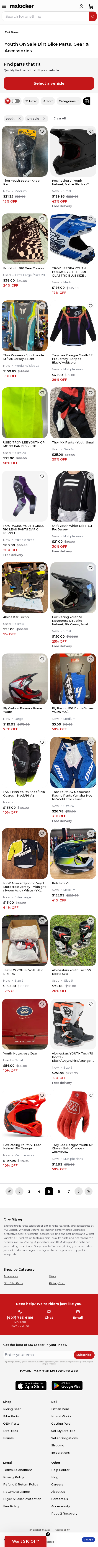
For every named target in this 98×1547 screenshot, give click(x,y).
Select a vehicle (49, 83)
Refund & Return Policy (20, 1484)
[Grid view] (86, 101)
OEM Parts (11, 1423)
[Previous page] (19, 1191)
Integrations (60, 1452)
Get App (88, 1539)
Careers (57, 1484)
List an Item (60, 1409)
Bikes (52, 1276)
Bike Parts (11, 1416)
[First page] (9, 1191)
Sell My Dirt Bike (63, 1431)
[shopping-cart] (91, 6)
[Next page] (79, 1191)
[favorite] (42, 131)
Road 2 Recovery (64, 1513)
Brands (8, 1438)
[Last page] (89, 1191)
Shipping (57, 1445)
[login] (81, 6)
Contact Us (59, 1499)
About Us (58, 1491)
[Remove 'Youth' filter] (19, 118)
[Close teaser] (48, 1534)
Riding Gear (57, 1283)
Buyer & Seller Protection (22, 1499)
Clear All (60, 118)
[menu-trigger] (4, 6)
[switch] (16, 101)
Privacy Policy (13, 1477)
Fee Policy (11, 1506)
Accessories (11, 1276)
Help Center (60, 1470)
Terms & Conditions (17, 1470)
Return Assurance (16, 1491)
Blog (54, 1477)
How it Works (61, 1416)
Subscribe (84, 1354)
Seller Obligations (64, 1438)
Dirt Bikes (10, 1431)
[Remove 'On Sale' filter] (44, 118)
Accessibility (60, 1506)
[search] (93, 16)
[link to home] (22, 6)
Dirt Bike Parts (13, 1283)
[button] (25, 1541)
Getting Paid (60, 1423)
